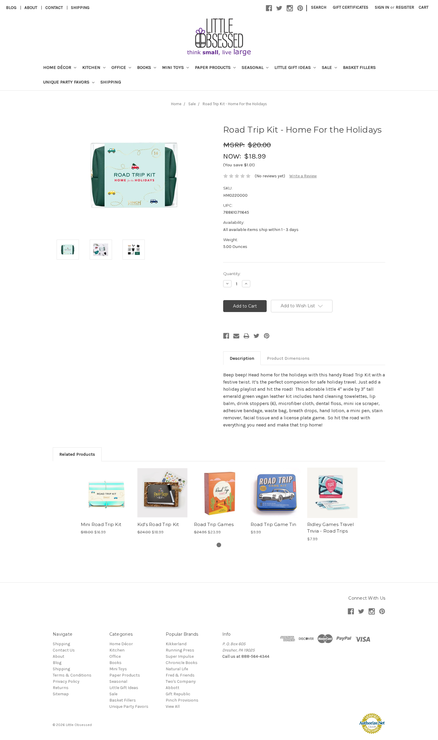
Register (405, 7)
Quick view (106, 487)
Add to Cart (106, 498)
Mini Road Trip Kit (101, 524)
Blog (11, 7)
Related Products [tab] (77, 454)
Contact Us (64, 650)
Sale (327, 67)
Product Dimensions (288, 358)
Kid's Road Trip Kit (158, 524)
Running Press (180, 650)
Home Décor (57, 67)
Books (144, 67)
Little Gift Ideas (293, 67)
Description (242, 358)
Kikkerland (176, 643)
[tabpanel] (105, 501)
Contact (54, 7)
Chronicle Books (182, 662)
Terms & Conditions (72, 675)
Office (119, 67)
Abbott (172, 687)
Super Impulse (180, 656)
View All (173, 706)
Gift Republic (178, 693)
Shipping (80, 7)
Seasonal (253, 67)
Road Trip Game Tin (273, 524)
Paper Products (213, 67)
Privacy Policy (66, 681)
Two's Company (181, 681)
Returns (61, 687)
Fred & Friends (180, 675)
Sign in (382, 7)
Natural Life (177, 668)
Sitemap (61, 693)
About (30, 7)
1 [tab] (219, 545)
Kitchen (92, 67)
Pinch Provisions (182, 700)
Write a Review (303, 176)
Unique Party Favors (67, 82)
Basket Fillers (359, 67)
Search (318, 7)
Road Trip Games (214, 524)
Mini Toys (173, 67)
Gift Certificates (350, 7)
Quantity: (232, 273)
